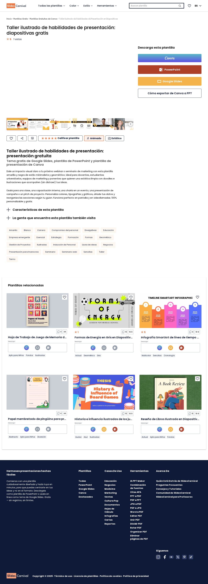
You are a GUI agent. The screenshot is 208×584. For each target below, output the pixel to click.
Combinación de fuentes (138, 486)
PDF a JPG (135, 507)
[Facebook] (165, 557)
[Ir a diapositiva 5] (103, 124)
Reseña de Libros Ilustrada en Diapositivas (171, 419)
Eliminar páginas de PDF (139, 537)
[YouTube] (171, 557)
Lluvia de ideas (89, 244)
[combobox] (156, 6)
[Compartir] (22, 138)
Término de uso (63, 576)
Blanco (27, 230)
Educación (108, 230)
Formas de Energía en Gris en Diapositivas (104, 337)
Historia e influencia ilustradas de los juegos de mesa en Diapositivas (124, 419)
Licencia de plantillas (86, 576)
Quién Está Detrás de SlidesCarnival (177, 481)
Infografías (111, 515)
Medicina (109, 488)
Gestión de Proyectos (19, 244)
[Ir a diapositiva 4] (81, 124)
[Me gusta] (11, 138)
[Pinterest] (184, 557)
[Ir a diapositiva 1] (17, 124)
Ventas (108, 496)
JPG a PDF (135, 504)
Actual (78, 355)
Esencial (41, 237)
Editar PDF (136, 515)
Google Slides (86, 488)
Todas (82, 481)
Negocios (108, 244)
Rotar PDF (135, 527)
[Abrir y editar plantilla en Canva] (169, 58)
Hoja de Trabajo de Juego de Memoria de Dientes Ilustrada (49, 337)
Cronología (169, 355)
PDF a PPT (135, 500)
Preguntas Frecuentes (169, 484)
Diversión (41, 437)
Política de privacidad (136, 576)
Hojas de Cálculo (109, 510)
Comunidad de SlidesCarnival (173, 492)
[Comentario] (32, 138)
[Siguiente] (130, 124)
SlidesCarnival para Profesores (174, 496)
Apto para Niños (16, 355)
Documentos (112, 504)
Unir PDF (135, 519)
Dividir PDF (136, 523)
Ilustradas (42, 244)
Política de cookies (111, 576)
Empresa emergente (19, 237)
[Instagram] (158, 557)
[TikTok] (191, 557)
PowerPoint (85, 484)
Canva (82, 492)
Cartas (108, 519)
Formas (89, 237)
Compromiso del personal (65, 230)
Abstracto (13, 437)
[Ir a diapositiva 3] (60, 124)
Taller (101, 251)
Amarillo (13, 230)
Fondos (29, 355)
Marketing (110, 492)
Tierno (12, 259)
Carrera (41, 230)
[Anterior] (9, 124)
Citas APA (135, 492)
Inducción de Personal (64, 244)
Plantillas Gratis (20, 19)
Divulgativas (91, 230)
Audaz (78, 437)
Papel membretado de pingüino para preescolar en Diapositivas (53, 419)
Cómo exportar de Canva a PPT (170, 93)
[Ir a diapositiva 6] (124, 124)
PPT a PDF (135, 496)
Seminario (50, 251)
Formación (73, 237)
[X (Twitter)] (178, 557)
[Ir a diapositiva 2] (38, 124)
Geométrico (105, 237)
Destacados (86, 496)
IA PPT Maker (137, 481)
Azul (86, 437)
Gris (99, 355)
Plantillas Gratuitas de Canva (43, 19)
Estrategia (56, 237)
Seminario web (69, 251)
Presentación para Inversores (24, 251)
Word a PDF (136, 511)
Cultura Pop (111, 500)
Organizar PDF (138, 531)
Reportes (109, 523)
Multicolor (146, 355)
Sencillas (88, 251)
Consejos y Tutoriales (168, 488)
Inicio (9, 19)
